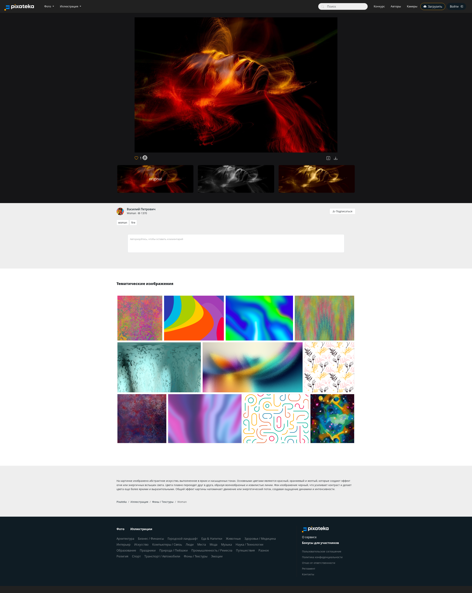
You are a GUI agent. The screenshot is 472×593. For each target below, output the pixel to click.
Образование (126, 550)
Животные (233, 539)
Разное (263, 550)
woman (122, 222)
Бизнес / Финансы (151, 539)
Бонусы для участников (320, 543)
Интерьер (124, 544)
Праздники (148, 550)
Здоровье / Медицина (260, 539)
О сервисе (309, 537)
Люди (190, 544)
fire (133, 222)
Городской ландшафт (183, 539)
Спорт (136, 556)
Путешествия (245, 550)
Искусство (141, 544)
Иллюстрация (69, 6)
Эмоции (217, 556)
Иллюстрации (141, 529)
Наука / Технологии (249, 544)
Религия (122, 556)
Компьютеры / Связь (167, 544)
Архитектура (125, 539)
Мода (213, 544)
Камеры (412, 6)
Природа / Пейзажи (173, 550)
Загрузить (435, 6)
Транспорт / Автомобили (162, 556)
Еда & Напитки (211, 539)
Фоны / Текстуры (195, 556)
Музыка (226, 544)
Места (201, 544)
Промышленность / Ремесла (211, 550)
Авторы (396, 6)
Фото (48, 6)
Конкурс (379, 6)
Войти (454, 6)
